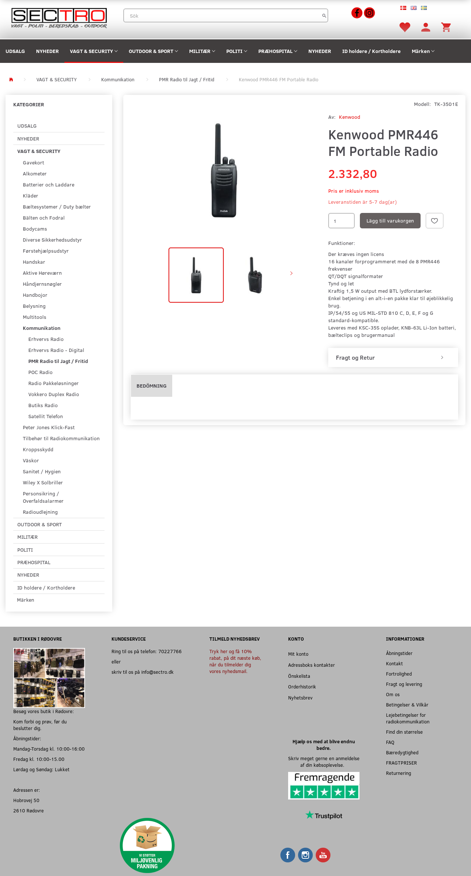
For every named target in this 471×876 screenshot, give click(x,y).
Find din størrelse (404, 732)
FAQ (390, 742)
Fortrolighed (399, 673)
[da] (403, 7)
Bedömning (152, 385)
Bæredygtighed (402, 752)
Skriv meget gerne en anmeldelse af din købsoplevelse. (324, 761)
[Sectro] (59, 17)
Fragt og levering (404, 684)
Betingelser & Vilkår (407, 704)
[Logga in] (426, 26)
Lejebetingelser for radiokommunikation (407, 718)
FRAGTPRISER (401, 762)
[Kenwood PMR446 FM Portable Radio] (224, 170)
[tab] (393, 357)
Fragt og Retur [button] (355, 357)
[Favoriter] (404, 26)
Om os (393, 694)
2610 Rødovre (28, 810)
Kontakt (394, 663)
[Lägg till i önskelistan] (434, 220)
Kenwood (349, 116)
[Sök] (324, 15)
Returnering (398, 773)
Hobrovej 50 (26, 800)
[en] (413, 7)
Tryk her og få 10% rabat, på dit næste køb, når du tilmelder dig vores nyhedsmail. (235, 661)
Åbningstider (399, 653)
